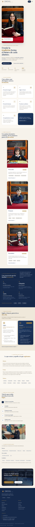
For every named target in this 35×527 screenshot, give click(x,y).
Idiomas (3, 505)
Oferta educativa (4, 504)
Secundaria (20, 505)
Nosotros (3, 502)
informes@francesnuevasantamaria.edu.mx (10, 517)
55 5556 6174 (19, 482)
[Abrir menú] (32, 2)
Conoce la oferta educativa (18, 63)
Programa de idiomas (21, 507)
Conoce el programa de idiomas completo (9, 346)
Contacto (3, 510)
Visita (29, 1)
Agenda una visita (6, 63)
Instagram (8, 497)
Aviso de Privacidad (10, 525)
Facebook (3, 497)
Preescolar (20, 502)
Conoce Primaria (11, 220)
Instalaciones (4, 507)
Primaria (19, 504)
